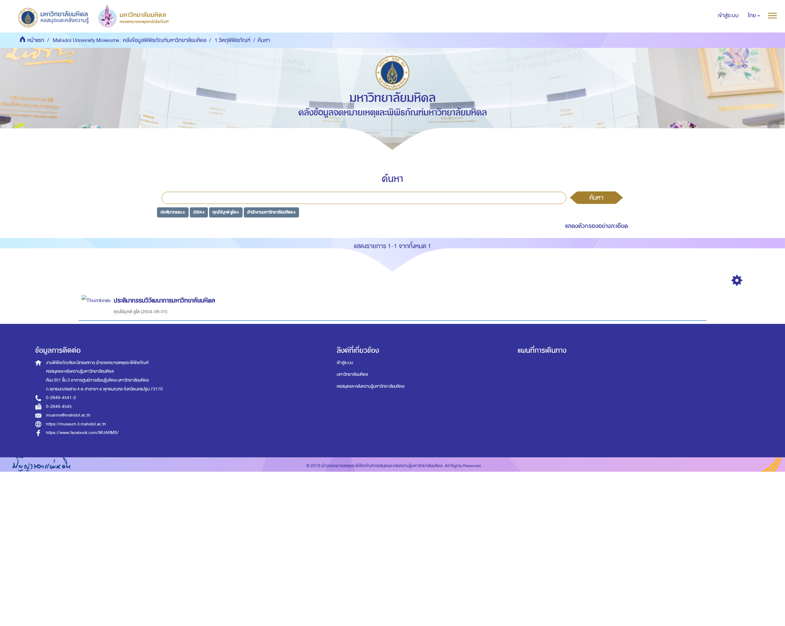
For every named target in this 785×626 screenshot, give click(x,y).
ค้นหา (596, 197)
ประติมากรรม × (172, 212)
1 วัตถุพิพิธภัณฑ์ (233, 40)
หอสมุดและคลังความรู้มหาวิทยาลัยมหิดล (370, 386)
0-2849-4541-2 (61, 397)
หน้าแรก (35, 40)
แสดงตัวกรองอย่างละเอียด (596, 226)
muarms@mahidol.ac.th (68, 415)
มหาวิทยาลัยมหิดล (352, 374)
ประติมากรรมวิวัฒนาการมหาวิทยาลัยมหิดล (164, 300)
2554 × (199, 212)
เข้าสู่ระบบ (345, 363)
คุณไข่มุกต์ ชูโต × (226, 212)
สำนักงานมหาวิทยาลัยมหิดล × (271, 212)
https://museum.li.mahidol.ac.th (76, 424)
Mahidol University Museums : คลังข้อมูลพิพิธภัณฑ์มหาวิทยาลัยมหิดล (129, 40)
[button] (753, 15)
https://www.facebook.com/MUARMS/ (82, 432)
